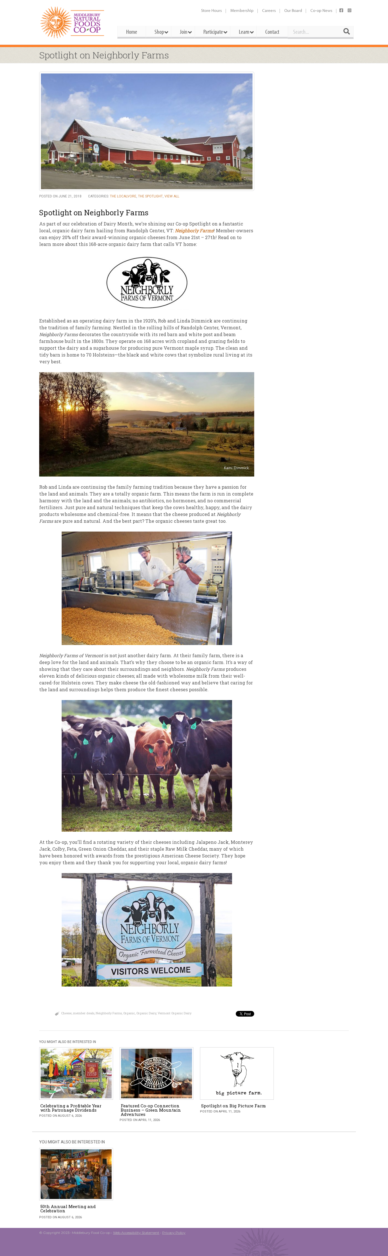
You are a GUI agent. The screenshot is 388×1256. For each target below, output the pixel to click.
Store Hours (211, 10)
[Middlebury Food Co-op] (73, 22)
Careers (269, 10)
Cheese (66, 1013)
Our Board (293, 10)
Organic (129, 1013)
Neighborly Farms (109, 1013)
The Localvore (123, 196)
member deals (83, 1013)
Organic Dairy (146, 1013)
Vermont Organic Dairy (174, 1013)
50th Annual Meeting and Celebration (68, 1208)
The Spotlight (150, 196)
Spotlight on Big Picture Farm (233, 1106)
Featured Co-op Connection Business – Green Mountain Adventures (151, 1110)
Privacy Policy (173, 1232)
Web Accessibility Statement (136, 1232)
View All (171, 196)
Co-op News (321, 10)
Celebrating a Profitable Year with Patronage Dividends (70, 1108)
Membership (242, 10)
